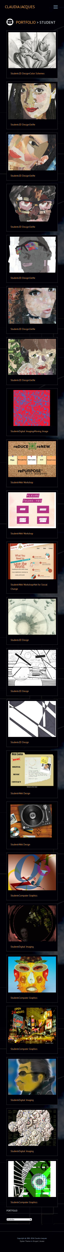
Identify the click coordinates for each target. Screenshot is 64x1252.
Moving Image (41, 431)
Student (14, 73)
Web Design (24, 793)
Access (42, 1241)
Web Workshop (26, 482)
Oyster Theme (25, 1241)
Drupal (35, 1241)
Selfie (32, 124)
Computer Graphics (28, 895)
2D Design (24, 73)
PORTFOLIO (26, 22)
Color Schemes (37, 73)
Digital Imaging (26, 431)
